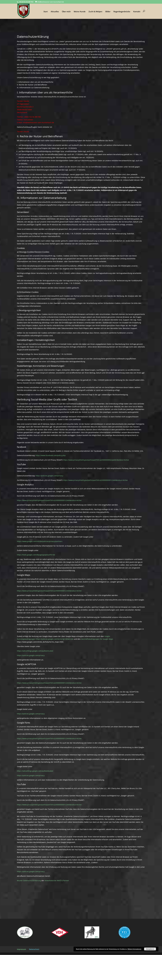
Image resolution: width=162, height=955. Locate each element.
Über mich (66, 12)
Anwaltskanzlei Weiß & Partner (57, 880)
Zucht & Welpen (95, 12)
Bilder (107, 12)
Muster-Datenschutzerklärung (29, 880)
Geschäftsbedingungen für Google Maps (97, 639)
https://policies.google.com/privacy (49, 476)
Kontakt (136, 12)
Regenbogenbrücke (121, 12)
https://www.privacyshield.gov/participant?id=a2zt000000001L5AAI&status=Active (95, 480)
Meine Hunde (80, 12)
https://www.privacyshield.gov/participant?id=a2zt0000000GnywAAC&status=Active (96, 460)
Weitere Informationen (134, 949)
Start (46, 12)
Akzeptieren (150, 949)
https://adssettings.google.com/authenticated (35, 651)
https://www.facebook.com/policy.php (51, 455)
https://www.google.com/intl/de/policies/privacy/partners (39, 541)
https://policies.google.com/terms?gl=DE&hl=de (54, 639)
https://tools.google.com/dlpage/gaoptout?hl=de (36, 555)
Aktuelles (55, 12)
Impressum (21, 949)
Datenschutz (34, 949)
